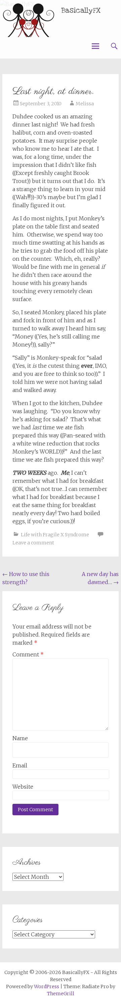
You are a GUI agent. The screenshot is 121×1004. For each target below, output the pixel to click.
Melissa (85, 104)
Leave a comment (33, 543)
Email (19, 765)
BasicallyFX (81, 10)
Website (22, 786)
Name (20, 738)
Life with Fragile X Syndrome (55, 535)
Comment (28, 654)
